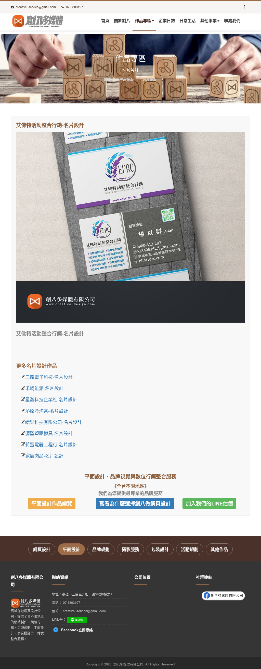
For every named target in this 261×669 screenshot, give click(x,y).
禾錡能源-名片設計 (44, 388)
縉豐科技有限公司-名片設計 (53, 422)
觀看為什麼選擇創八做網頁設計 (135, 503)
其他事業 (208, 21)
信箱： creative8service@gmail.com (79, 610)
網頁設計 (41, 549)
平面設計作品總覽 (51, 503)
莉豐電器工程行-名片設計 (51, 444)
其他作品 (219, 549)
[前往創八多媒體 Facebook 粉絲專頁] (244, 7)
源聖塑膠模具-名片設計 (49, 433)
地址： (82, 594)
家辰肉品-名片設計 (44, 455)
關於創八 (122, 21)
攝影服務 (130, 549)
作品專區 (143, 21)
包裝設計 (160, 549)
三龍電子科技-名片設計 (49, 376)
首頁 (105, 21)
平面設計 (71, 549)
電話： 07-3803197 (66, 602)
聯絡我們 (232, 21)
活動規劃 (189, 549)
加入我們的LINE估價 (209, 503)
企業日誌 (167, 21)
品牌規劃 (101, 549)
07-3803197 (74, 7)
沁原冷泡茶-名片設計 (46, 410)
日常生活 (187, 21)
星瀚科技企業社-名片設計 (51, 399)
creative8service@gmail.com (36, 7)
